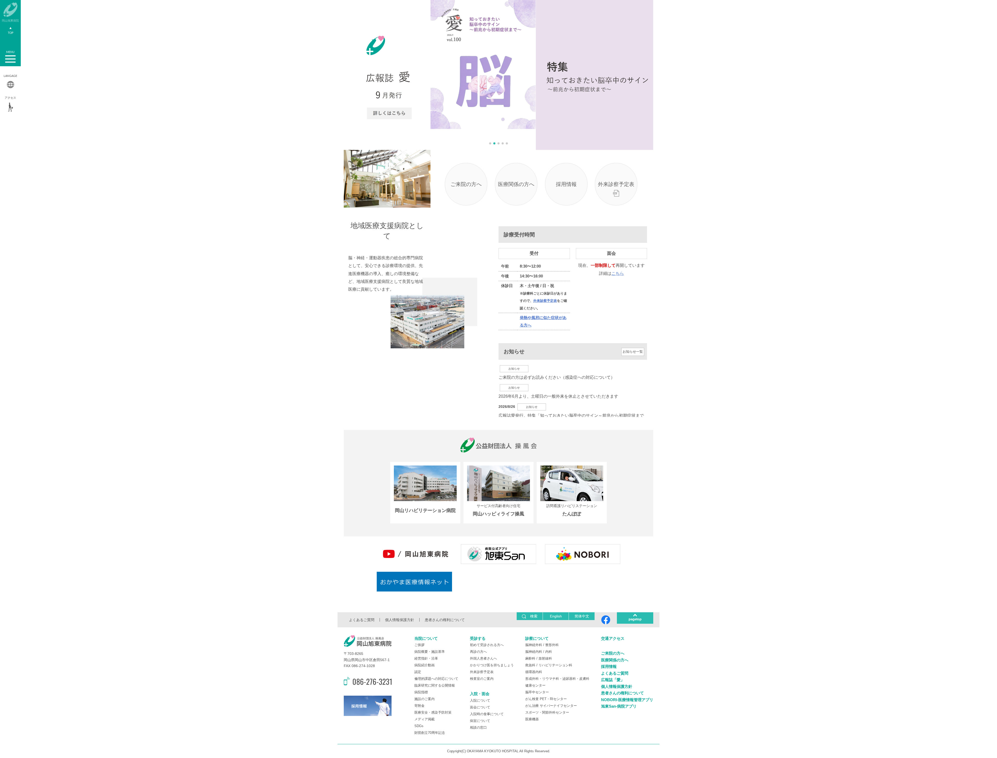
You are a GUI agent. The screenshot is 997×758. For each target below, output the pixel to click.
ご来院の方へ (466, 184)
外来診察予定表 (616, 184)
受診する (478, 638)
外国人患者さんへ (483, 658)
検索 (533, 616)
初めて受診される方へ (487, 645)
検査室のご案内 (482, 679)
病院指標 (421, 692)
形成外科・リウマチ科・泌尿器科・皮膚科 (557, 679)
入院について (480, 700)
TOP (10, 32)
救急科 (530, 665)
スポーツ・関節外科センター (547, 712)
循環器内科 (533, 672)
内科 (548, 652)
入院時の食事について (487, 714)
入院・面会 (479, 693)
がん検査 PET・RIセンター (546, 699)
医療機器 (532, 719)
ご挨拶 (419, 645)
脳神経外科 (533, 645)
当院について (426, 638)
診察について (537, 638)
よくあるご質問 (361, 620)
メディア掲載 (424, 719)
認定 (417, 672)
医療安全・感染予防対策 (433, 712)
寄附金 (419, 706)
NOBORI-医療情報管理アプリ (627, 699)
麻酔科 (530, 658)
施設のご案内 (424, 699)
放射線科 (545, 658)
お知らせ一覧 (633, 352)
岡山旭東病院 (10, 20)
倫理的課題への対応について (436, 679)
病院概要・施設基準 (429, 652)
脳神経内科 (533, 652)
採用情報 (566, 184)
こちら (617, 273)
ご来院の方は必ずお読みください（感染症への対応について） (556, 377)
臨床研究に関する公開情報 (434, 685)
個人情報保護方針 (399, 620)
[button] (490, 143)
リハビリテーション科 (555, 665)
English (556, 616)
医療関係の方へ (516, 184)
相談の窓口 (478, 727)
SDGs (418, 726)
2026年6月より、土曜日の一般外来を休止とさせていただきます (558, 396)
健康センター (535, 685)
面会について (480, 707)
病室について (480, 721)
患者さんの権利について (445, 620)
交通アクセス (612, 638)
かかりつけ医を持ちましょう (492, 665)
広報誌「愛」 (612, 679)
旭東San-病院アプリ (619, 706)
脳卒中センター (537, 692)
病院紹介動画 (424, 665)
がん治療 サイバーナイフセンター (551, 706)
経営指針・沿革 (426, 658)
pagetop (635, 619)
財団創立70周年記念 (429, 733)
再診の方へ (478, 652)
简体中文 (582, 616)
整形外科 (552, 645)
